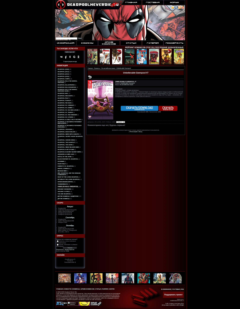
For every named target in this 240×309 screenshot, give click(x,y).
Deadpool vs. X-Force (65, 117)
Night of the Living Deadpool (68, 177)
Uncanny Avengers (64, 189)
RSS (182, 289)
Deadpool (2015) (63, 74)
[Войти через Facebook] (66, 57)
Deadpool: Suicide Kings (66, 140)
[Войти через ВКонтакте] (61, 57)
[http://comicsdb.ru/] (84, 305)
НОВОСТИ (67, 289)
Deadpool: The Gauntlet (66, 142)
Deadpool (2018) (63, 76)
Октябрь (70, 226)
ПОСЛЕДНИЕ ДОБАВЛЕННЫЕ (169, 47)
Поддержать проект (173, 295)
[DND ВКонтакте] (176, 8)
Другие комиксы (64, 198)
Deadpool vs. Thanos (65, 112)
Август (70, 207)
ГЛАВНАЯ (59, 289)
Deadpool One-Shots (65, 95)
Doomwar (61, 161)
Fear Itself (62, 163)
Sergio (182, 305)
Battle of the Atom (64, 156)
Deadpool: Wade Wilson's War (68, 147)
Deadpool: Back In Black (66, 131)
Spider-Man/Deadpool (65, 181)
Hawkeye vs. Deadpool (66, 166)
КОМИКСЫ (76, 289)
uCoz (182, 303)
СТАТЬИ (98, 289)
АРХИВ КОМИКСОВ (87, 289)
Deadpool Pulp (63, 98)
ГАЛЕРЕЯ (105, 289)
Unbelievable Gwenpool (68, 186)
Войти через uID (70, 52)
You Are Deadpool (64, 194)
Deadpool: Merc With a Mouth (68, 134)
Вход (140, 131)
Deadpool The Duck (65, 103)
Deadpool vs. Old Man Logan (68, 110)
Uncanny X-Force (64, 191)
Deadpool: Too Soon (65, 144)
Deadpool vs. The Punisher (67, 114)
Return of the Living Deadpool (69, 179)
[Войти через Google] (74, 57)
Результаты (60, 249)
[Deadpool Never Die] (172, 8)
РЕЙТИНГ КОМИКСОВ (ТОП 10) (139, 47)
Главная (90, 68)
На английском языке (108, 68)
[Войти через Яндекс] (70, 57)
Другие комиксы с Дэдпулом (68, 196)
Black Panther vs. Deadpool (68, 159)
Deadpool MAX (63, 93)
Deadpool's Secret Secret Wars (69, 152)
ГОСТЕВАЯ (176, 289)
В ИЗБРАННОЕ (166, 289)
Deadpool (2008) (63, 69)
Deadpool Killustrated (66, 85)
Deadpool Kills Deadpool (67, 87)
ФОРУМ (111, 289)
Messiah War (62, 171)
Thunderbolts (63, 184)
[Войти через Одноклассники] (78, 57)
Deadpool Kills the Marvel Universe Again (67, 90)
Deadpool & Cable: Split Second (69, 119)
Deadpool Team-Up (64, 100)
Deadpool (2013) (63, 71)
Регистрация (134, 131)
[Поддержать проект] (182, 8)
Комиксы (97, 68)
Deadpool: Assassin (65, 129)
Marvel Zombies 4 (64, 168)
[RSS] (179, 8)
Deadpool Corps (64, 78)
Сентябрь (70, 218)
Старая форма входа (70, 61)
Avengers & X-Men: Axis (66, 154)
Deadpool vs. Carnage (66, 105)
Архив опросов (69, 249)
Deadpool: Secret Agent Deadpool (70, 136)
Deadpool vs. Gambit (65, 107)
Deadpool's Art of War (66, 149)
